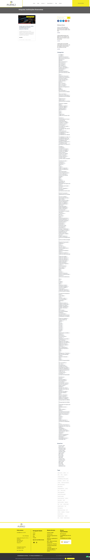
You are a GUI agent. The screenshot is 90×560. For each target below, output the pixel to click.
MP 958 (60, 329)
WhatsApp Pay (62, 439)
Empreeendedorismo (63, 218)
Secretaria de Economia (64, 411)
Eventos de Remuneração (64, 239)
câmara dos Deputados (65, 482)
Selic (60, 415)
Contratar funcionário (63, 148)
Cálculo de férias (62, 94)
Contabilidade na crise (63, 137)
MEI (59, 309)
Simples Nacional (62, 420)
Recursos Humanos (63, 384)
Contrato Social (62, 157)
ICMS (60, 270)
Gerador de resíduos (63, 252)
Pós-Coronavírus (62, 362)
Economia (61, 215)
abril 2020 (61, 457)
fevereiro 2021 (62, 445)
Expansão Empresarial (63, 242)
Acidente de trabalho (63, 67)
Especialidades (49, 3)
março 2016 (61, 464)
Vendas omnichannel (63, 434)
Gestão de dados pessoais (64, 254)
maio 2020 (61, 456)
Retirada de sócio (62, 406)
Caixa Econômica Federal (64, 91)
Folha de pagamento (63, 248)
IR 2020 (60, 281)
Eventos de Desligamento (64, 237)
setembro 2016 (62, 460)
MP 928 (60, 325)
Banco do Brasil (62, 85)
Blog (56, 3)
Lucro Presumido (62, 299)
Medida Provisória (62, 303)
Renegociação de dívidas (64, 402)
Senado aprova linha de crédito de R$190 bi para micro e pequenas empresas (26, 27)
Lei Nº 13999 (61, 295)
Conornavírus (61, 127)
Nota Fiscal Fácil (62, 336)
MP (59, 322)
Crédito (60, 166)
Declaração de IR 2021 (63, 185)
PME (60, 358)
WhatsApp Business (63, 438)
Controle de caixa (62, 160)
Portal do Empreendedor (64, 360)
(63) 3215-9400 (19, 535)
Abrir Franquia (62, 64)
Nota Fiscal (61, 335)
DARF (60, 177)
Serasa (60, 417)
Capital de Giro (62, 98)
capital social (61, 100)
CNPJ (60, 113)
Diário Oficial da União (63, 200)
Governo (60, 264)
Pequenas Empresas (63, 348)
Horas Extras (61, 268)
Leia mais (20, 37)
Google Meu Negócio (63, 263)
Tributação (61, 432)
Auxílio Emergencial (63, 79)
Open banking (62, 340)
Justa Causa (61, 288)
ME (59, 301)
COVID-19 (61, 164)
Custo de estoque (63, 174)
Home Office (61, 267)
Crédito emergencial (63, 169)
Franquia (60, 249)
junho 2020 (61, 455)
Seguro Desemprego (63, 414)
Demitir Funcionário (63, 193)
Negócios (61, 334)
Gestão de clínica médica (61, 494)
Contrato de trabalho (63, 150)
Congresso (65, 474)
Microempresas (60, 508)
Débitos (60, 180)
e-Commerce (61, 213)
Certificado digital (62, 107)
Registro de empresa (63, 397)
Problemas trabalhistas (64, 368)
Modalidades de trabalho (64, 316)
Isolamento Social (62, 285)
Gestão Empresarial (63, 260)
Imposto (60, 272)
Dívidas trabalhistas (63, 207)
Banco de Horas (62, 84)
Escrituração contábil (63, 233)
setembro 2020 (62, 451)
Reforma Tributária (63, 395)
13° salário (61, 54)
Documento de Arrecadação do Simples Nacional (64, 211)
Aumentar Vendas (63, 78)
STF (59, 423)
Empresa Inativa (62, 221)
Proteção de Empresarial (64, 374)
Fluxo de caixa (62, 246)
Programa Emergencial (64, 369)
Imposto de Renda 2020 (64, 274)
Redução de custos (63, 387)
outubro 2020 (61, 450)
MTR (60, 331)
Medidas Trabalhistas (63, 306)
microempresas (62, 313)
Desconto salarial (62, 196)
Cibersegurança (62, 109)
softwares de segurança (64, 421)
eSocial (60, 234)
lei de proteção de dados (64, 291)
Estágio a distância (63, 236)
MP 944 (60, 328)
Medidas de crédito (63, 305)
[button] (58, 21)
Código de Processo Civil (64, 115)
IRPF (60, 283)
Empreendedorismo (63, 219)
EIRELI (60, 217)
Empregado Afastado (63, 220)
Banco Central (62, 83)
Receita (60, 378)
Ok (65, 558)
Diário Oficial (61, 199)
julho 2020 (61, 454)
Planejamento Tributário (64, 353)
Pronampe (61, 373)
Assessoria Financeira (63, 76)
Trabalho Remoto (62, 429)
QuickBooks (61, 377)
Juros (61, 504)
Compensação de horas (64, 119)
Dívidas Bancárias (62, 206)
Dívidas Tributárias (63, 208)
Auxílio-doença (62, 80)
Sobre (38, 3)
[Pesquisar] (68, 18)
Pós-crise (61, 363)
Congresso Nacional (61, 476)
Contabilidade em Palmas (64, 134)
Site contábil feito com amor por (61, 555)
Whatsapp (61, 436)
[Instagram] (36, 542)
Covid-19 (64, 480)
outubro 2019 (61, 458)
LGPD (60, 297)
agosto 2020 (61, 452)
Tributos (60, 433)
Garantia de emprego (63, 250)
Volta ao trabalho (62, 435)
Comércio (61, 117)
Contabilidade (62, 133)
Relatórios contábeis (63, 398)
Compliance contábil (63, 122)
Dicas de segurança (63, 201)
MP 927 (60, 324)
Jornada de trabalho (63, 286)
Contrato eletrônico (63, 156)
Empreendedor (60, 486)
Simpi (60, 418)
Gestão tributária (62, 262)
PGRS (60, 350)
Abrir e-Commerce (63, 61)
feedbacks (61, 243)
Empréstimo (61, 224)
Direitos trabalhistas (63, 203)
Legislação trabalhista (63, 289)
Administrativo (62, 68)
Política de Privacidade (70, 558)
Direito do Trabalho (63, 202)
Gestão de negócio (63, 257)
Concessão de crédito (63, 126)
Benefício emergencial (64, 86)
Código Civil (61, 114)
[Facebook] (34, 542)
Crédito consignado (63, 168)
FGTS (60, 244)
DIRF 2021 (61, 205)
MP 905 (60, 323)
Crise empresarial (62, 171)
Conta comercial (62, 131)
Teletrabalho (61, 428)
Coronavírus (61, 163)
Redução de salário (63, 391)
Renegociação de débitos (64, 399)
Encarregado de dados (64, 230)
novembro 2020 (62, 449)
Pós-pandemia (62, 365)
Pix (59, 352)
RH (59, 408)
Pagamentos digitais (63, 344)
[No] (87, 559)
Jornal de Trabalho (63, 287)
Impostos (61, 275)
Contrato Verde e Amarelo (64, 158)
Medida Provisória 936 (63, 304)
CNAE (60, 111)
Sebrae (60, 410)
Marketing (61, 300)
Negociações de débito (64, 332)
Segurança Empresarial (64, 412)
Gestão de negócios (63, 258)
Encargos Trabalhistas (63, 229)
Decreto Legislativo (63, 188)
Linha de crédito (62, 298)
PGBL (60, 349)
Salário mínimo (62, 409)
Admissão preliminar (63, 71)
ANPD (60, 74)
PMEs (60, 359)
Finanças (60, 245)
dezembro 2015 (62, 466)
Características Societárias (64, 101)
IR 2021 (60, 282)
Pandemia (61, 346)
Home (34, 3)
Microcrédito (61, 310)
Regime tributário (62, 396)
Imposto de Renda (63, 273)
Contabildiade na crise (63, 132)
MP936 (60, 330)
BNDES (60, 89)
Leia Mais (58, 32)
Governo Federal (62, 266)
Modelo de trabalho (63, 318)
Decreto (60, 187)
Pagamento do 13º (63, 343)
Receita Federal (62, 379)
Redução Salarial (62, 392)
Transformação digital (63, 430)
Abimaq (60, 60)
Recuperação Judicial (63, 383)
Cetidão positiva (62, 108)
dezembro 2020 (62, 448)
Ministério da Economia (64, 315)
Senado (60, 416)
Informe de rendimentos (64, 276)
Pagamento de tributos (64, 342)
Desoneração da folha (63, 197)
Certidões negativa (63, 106)
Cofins (62, 474)
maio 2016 (61, 463)
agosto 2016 (61, 461)
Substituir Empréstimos (64, 424)
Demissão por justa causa (64, 190)
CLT (59, 110)
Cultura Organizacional (63, 172)
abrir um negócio (62, 66)
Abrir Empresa (62, 62)
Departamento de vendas (64, 194)
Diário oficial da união (61, 484)
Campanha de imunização (64, 96)
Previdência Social (63, 366)
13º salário (61, 55)
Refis (60, 393)
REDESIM (61, 386)
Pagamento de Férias (63, 341)
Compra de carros (62, 123)
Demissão (61, 189)
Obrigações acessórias (63, 338)
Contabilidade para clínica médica (63, 478)
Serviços (42, 3)
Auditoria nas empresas (64, 77)
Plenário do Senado (63, 356)
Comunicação (62, 125)
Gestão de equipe (62, 256)
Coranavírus (61, 162)
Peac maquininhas (63, 347)
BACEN (60, 82)
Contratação (61, 147)
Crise (60, 170)
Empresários (61, 223)
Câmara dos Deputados (64, 95)
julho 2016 (61, 462)
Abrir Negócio (62, 65)
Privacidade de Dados (63, 367)
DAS (59, 178)
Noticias (60, 337)
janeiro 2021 (61, 446)
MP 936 (60, 326)
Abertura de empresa (63, 56)
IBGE (60, 269)
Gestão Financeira (62, 261)
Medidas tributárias (63, 307)
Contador (61, 146)
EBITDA (60, 214)
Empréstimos (61, 227)
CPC (59, 165)
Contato (60, 3)
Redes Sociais (62, 385)
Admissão (61, 70)
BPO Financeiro (62, 90)
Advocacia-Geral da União (64, 72)
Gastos (60, 251)
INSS (60, 279)
